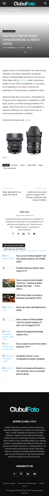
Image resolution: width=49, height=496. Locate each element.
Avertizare (14, 165)
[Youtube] (35, 233)
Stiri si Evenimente (14, 9)
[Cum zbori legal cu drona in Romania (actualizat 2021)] (9, 298)
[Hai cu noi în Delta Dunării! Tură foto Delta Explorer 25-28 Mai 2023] (9, 258)
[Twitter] (18, 62)
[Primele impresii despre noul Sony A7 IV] (9, 271)
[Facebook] (12, 62)
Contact (24, 486)
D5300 (24, 80)
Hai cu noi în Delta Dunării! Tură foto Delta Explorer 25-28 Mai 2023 (31, 259)
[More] (36, 62)
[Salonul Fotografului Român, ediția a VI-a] (9, 335)
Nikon (23, 165)
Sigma (41, 165)
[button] (4, 3)
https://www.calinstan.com (24, 215)
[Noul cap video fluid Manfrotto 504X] (9, 310)
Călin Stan (11, 48)
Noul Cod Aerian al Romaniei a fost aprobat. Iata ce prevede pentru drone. (30, 371)
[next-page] (8, 380)
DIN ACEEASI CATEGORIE (14, 246)
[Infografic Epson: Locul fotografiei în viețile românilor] (9, 359)
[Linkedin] (24, 233)
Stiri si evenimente (10, 168)
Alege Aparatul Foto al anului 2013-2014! (12, 193)
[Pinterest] (24, 62)
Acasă (3, 9)
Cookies (41, 483)
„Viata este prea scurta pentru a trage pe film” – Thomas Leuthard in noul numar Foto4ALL (36, 196)
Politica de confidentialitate (27, 483)
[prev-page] (4, 380)
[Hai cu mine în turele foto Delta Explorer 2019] (9, 346)
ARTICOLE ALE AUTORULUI (14, 249)
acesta (27, 120)
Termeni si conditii (9, 483)
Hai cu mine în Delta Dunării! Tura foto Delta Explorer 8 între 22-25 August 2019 (29, 322)
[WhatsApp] (30, 62)
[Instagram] (19, 233)
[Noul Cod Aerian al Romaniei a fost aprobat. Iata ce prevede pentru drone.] (9, 371)
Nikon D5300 (32, 165)
